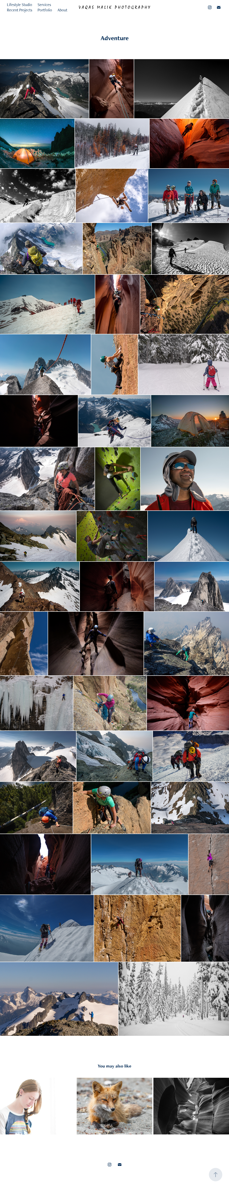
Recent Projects (19, 9)
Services (44, 4)
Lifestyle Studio (19, 4)
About (62, 9)
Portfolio (45, 9)
